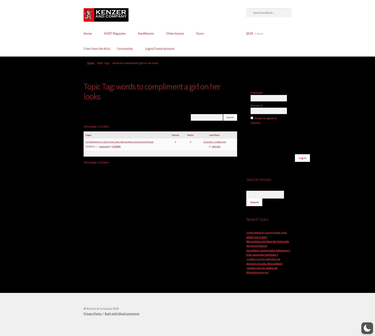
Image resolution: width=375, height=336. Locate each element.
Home (88, 33)
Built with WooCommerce (122, 314)
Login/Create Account (159, 49)
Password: (257, 105)
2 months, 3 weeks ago (214, 141)
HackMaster (146, 33)
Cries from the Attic (97, 49)
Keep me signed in (266, 118)
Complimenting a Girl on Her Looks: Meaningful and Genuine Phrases (119, 141)
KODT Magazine (115, 33)
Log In (302, 158)
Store (200, 33)
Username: (257, 92)
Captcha (256, 122)
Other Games (175, 33)
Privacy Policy (93, 314)
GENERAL (116, 146)
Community (125, 49)
